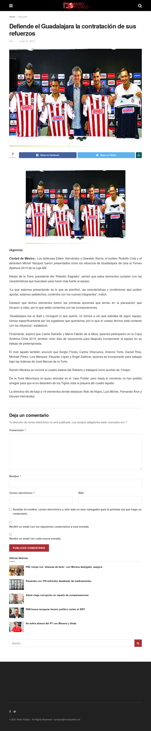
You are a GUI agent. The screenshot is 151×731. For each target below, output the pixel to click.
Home (12, 16)
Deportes (22, 16)
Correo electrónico (22, 493)
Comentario (17, 430)
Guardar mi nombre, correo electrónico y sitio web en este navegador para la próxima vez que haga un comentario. (77, 511)
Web (81, 493)
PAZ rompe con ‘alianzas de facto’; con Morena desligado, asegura (64, 567)
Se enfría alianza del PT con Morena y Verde (51, 623)
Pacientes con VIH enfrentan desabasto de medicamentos (58, 581)
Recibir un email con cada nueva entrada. (35, 538)
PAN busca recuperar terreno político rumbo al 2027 (55, 609)
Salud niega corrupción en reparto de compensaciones (57, 595)
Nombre (15, 476)
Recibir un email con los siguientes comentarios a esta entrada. (49, 526)
